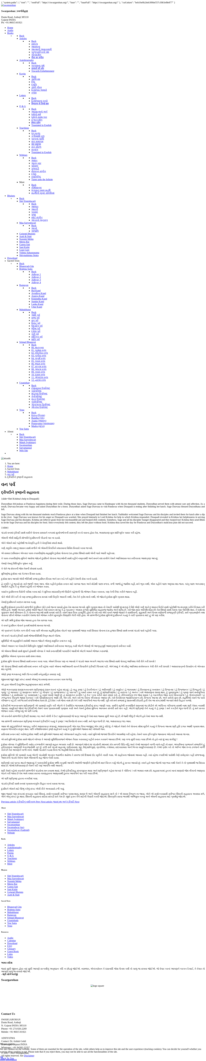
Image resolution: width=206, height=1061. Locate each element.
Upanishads (12, 920)
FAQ (9, 946)
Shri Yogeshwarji (15, 814)
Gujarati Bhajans (15, 892)
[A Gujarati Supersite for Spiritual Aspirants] (8, 5)
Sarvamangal (13, 822)
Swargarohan (13, 824)
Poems (10, 853)
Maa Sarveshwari (15, 816)
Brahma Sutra (13, 909)
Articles (11, 845)
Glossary (11, 948)
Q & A (10, 855)
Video (10, 957)
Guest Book (13, 951)
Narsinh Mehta (14, 881)
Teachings (12, 858)
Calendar (11, 940)
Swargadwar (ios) (15, 827)
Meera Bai (12, 884)
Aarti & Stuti (13, 895)
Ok (1, 1057)
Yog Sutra (12, 923)
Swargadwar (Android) (18, 830)
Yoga (9, 926)
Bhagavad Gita (14, 907)
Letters (10, 850)
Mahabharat (13, 912)
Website (11, 832)
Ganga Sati (12, 886)
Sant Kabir (12, 889)
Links (10, 954)
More (9, 864)
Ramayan (11, 915)
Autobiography (14, 847)
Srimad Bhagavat (15, 917)
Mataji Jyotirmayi (15, 819)
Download (12, 943)
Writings (11, 861)
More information (8, 1059)
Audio (10, 938)
